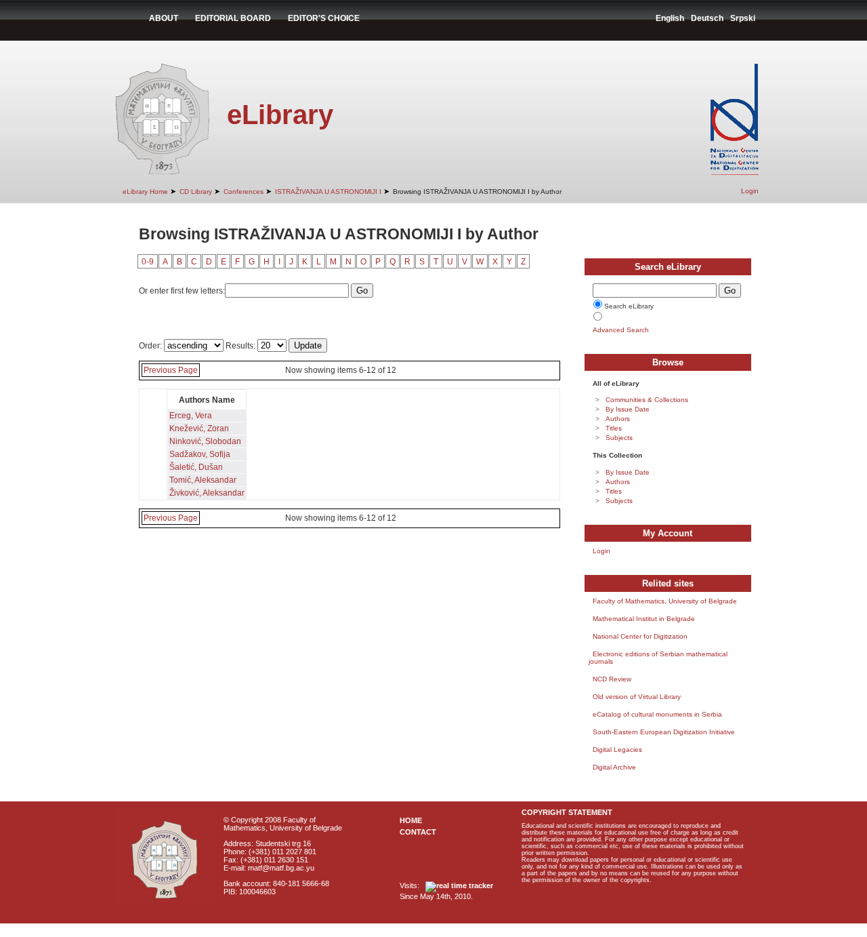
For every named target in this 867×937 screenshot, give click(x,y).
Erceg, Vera (190, 415)
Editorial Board (233, 18)
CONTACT (418, 832)
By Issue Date (628, 409)
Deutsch (707, 18)
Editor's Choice (324, 18)
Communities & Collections (647, 399)
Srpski (742, 18)
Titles (614, 428)
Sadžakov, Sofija (199, 454)
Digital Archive (614, 767)
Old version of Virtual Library (637, 696)
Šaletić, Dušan (196, 467)
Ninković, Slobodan (205, 441)
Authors (618, 418)
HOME (411, 820)
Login (750, 191)
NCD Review (612, 679)
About (163, 18)
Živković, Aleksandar (207, 493)
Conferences (243, 191)
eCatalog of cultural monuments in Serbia (657, 714)
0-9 (148, 261)
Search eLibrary (629, 306)
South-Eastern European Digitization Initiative (664, 732)
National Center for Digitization (640, 636)
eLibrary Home (145, 191)
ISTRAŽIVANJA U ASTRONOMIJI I (328, 191)
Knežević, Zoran (199, 428)
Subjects (619, 437)
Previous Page (171, 370)
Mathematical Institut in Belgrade (644, 618)
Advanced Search (621, 330)
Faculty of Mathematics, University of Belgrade (665, 601)
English (670, 18)
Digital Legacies (617, 749)
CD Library (195, 191)
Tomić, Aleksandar (202, 480)
